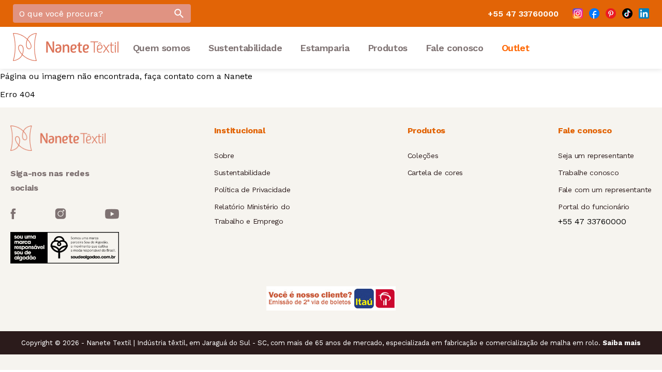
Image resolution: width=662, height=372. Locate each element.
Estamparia (324, 47)
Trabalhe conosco (588, 172)
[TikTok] (627, 13)
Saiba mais (622, 343)
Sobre (224, 155)
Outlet (516, 47)
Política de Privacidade (252, 189)
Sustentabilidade (245, 47)
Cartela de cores (435, 172)
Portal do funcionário (593, 207)
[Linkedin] (644, 13)
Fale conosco (455, 47)
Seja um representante (596, 155)
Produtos (388, 47)
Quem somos (161, 47)
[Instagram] (578, 13)
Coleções (423, 155)
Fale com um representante (605, 189)
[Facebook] (594, 13)
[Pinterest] (611, 13)
